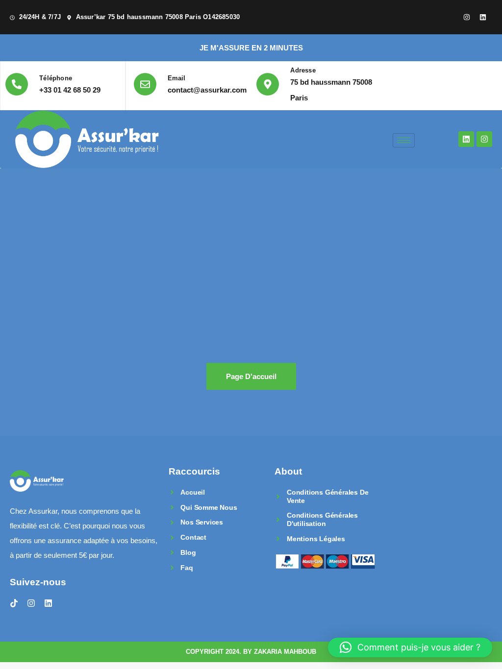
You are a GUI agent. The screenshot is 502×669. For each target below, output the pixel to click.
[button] (410, 647)
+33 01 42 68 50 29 (69, 90)
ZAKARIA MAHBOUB (285, 651)
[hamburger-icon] (404, 140)
